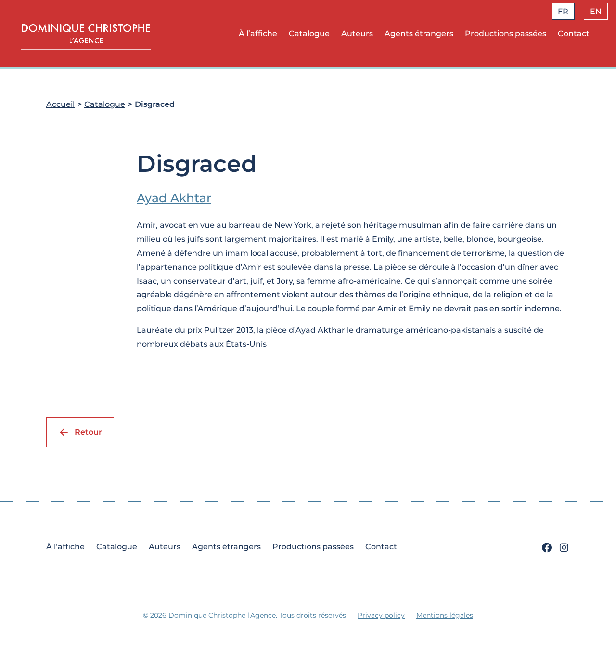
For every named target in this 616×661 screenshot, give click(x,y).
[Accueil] (86, 33)
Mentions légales (444, 615)
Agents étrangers (419, 33)
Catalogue (309, 33)
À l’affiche (258, 33)
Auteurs (357, 33)
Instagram (564, 548)
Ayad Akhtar (174, 198)
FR (563, 11)
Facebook (546, 548)
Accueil (60, 104)
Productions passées (505, 33)
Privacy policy (381, 615)
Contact (574, 33)
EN (596, 11)
